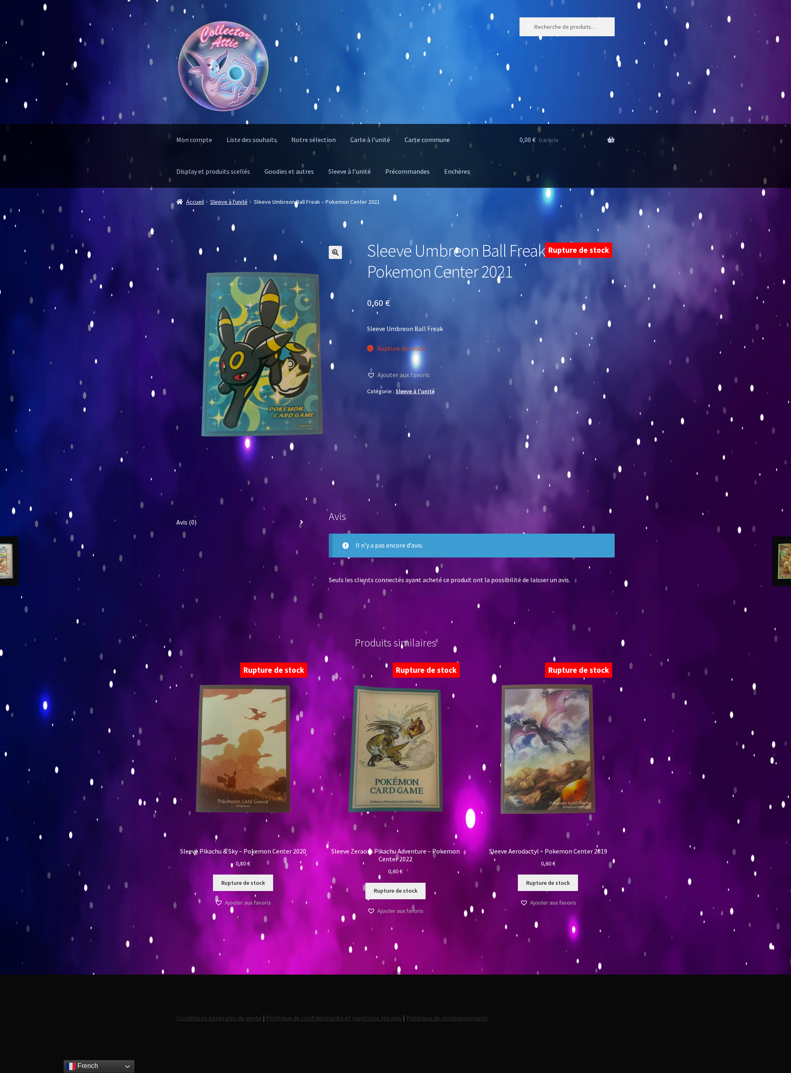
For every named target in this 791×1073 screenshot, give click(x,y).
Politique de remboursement (447, 1018)
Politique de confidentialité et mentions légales (334, 1018)
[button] (335, 252)
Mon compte (194, 139)
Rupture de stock (243, 882)
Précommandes (407, 171)
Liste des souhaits (252, 139)
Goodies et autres (289, 171)
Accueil (195, 201)
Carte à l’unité (370, 139)
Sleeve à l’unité (349, 171)
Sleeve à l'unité (229, 201)
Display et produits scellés (213, 171)
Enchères (457, 171)
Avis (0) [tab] (186, 522)
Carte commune (427, 139)
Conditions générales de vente (219, 1018)
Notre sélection (313, 139)
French (87, 1065)
